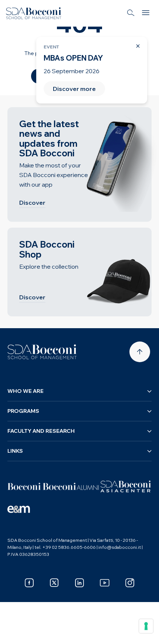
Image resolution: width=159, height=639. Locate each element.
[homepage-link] (33, 13)
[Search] (131, 13)
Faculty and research (41, 431)
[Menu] (145, 13)
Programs (23, 411)
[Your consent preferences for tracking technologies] (146, 626)
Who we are (25, 391)
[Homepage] (42, 351)
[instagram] (129, 582)
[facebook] (29, 582)
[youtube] (104, 582)
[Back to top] (140, 352)
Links (15, 451)
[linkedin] (79, 582)
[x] (54, 582)
